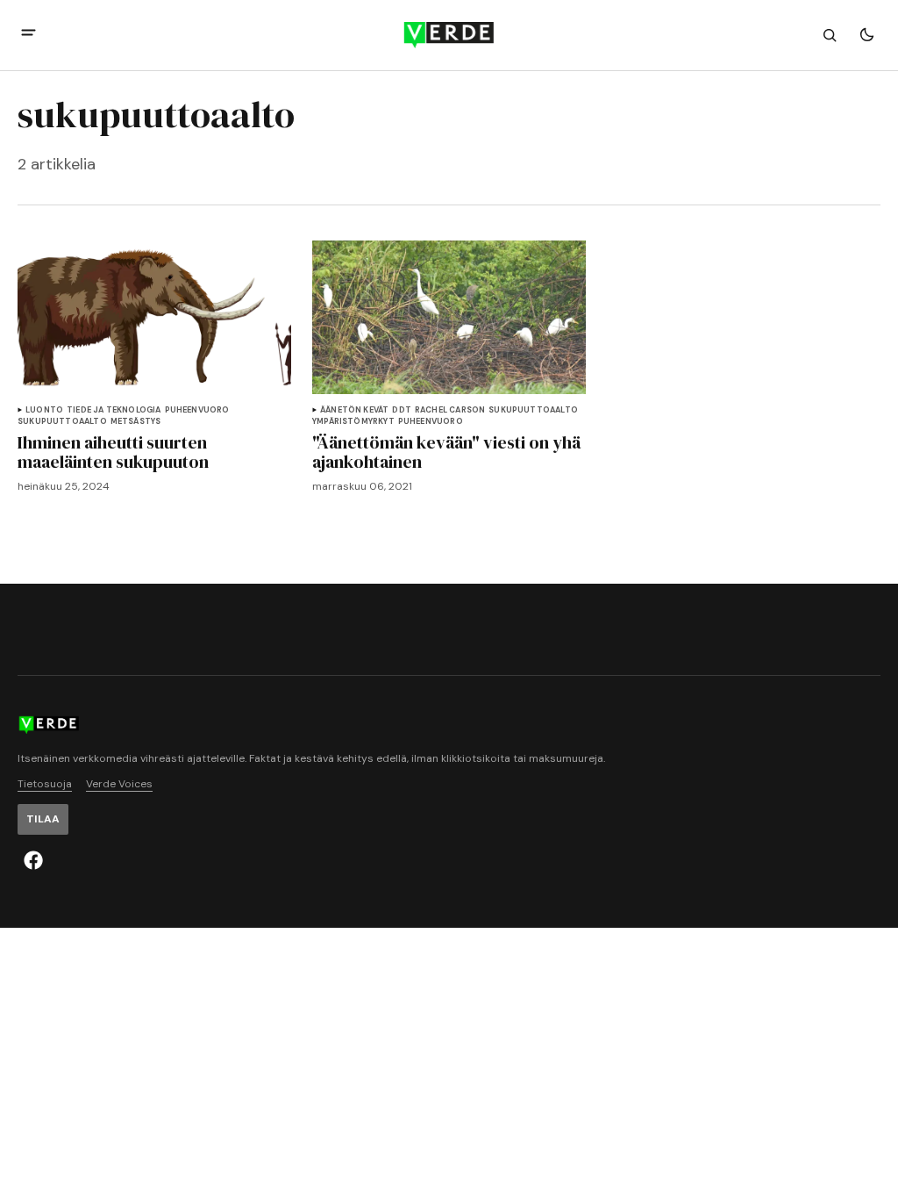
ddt (401, 410)
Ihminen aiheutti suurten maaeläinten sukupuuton (113, 452)
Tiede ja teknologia (113, 410)
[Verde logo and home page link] (449, 35)
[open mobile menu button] (28, 34)
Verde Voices (119, 784)
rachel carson (450, 410)
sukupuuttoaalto (62, 422)
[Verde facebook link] (33, 860)
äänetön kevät (354, 410)
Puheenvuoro (197, 410)
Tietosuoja (45, 784)
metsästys (135, 422)
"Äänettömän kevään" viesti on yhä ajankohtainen (446, 452)
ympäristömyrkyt (353, 422)
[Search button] (830, 35)
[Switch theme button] (866, 35)
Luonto (44, 410)
